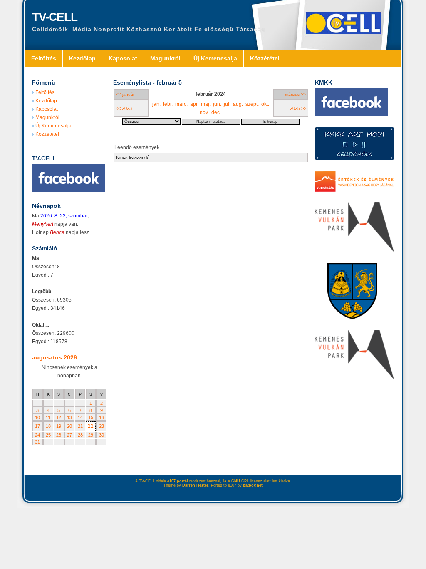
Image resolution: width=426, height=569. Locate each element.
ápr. (194, 104)
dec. (216, 112)
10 (37, 417)
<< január (125, 94)
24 (37, 434)
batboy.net (253, 485)
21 (80, 426)
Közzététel (265, 58)
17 (37, 426)
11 (48, 417)
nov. (204, 112)
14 (80, 417)
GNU (235, 481)
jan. (156, 104)
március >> (295, 94)
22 (91, 426)
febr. (168, 104)
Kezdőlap (82, 58)
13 (69, 417)
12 (58, 417)
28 (80, 434)
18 (48, 426)
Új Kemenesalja (215, 58)
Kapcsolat (123, 58)
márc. (181, 104)
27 (69, 434)
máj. (206, 104)
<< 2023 (124, 108)
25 (48, 434)
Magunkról (165, 58)
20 (69, 426)
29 (90, 434)
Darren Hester (195, 485)
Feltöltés (43, 58)
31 (37, 441)
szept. (252, 104)
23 (101, 426)
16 (101, 417)
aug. (238, 104)
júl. (227, 104)
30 (101, 434)
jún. (217, 104)
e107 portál (177, 481)
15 (90, 417)
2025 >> (298, 108)
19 (58, 426)
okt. (265, 104)
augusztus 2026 (54, 357)
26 (58, 434)
